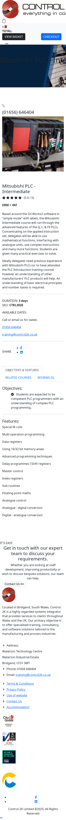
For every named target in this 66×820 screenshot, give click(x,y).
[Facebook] (21, 348)
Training (16, 90)
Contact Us (14, 701)
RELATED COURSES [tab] (18, 378)
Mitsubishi (52, 90)
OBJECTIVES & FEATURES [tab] (22, 370)
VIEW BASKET (14, 37)
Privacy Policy (16, 689)
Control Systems (33, 90)
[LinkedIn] (36, 802)
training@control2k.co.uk (33, 675)
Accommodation (18, 707)
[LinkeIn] (21, 352)
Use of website (17, 695)
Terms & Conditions (20, 684)
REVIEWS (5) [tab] (46, 378)
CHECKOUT (51, 37)
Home (6, 90)
